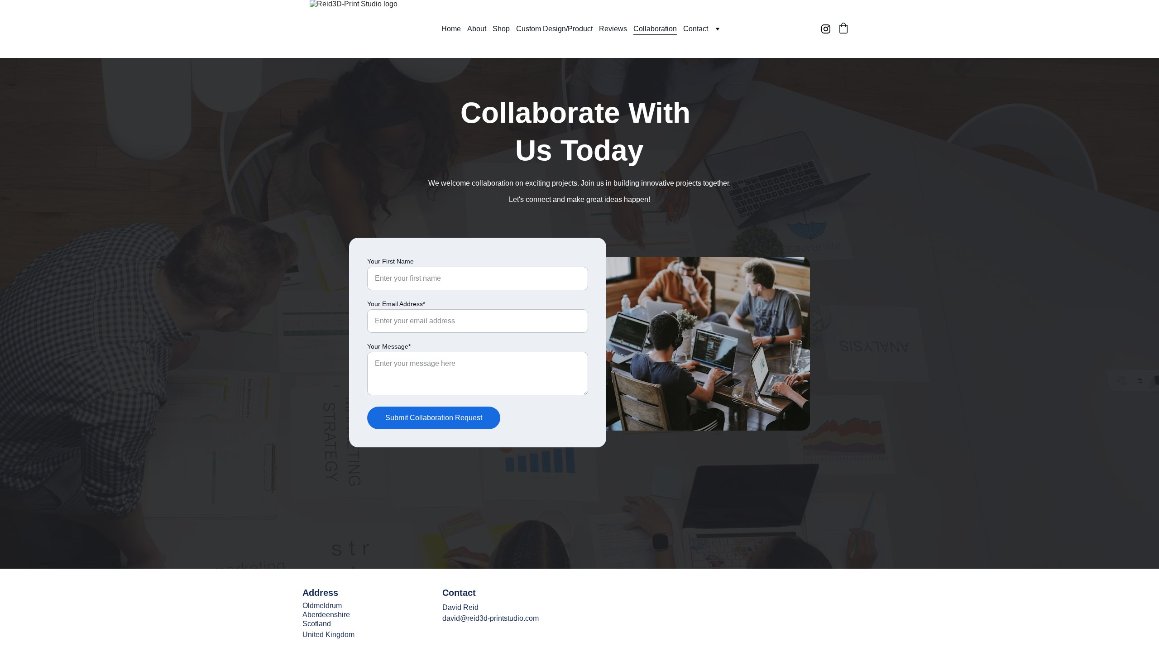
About (476, 29)
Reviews (613, 29)
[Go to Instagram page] (825, 29)
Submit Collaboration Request (433, 418)
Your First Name (390, 261)
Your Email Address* (396, 303)
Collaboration (655, 29)
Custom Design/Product (554, 29)
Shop (501, 29)
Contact (695, 29)
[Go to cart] (843, 29)
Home (451, 29)
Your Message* (389, 346)
